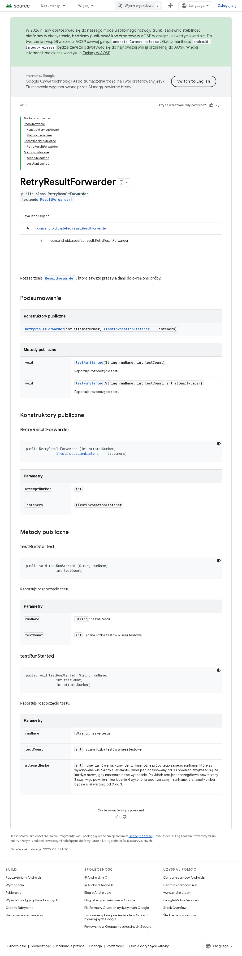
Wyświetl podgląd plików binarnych (32, 900)
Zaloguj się (227, 6)
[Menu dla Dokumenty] (66, 5)
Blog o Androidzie (97, 892)
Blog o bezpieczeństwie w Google (109, 900)
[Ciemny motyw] (219, 444)
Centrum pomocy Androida (184, 877)
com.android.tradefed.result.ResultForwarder (72, 228)
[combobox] (138, 5)
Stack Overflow (174, 908)
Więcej (84, 6)
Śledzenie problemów (179, 915)
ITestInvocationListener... (129, 329)
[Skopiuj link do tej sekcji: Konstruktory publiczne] (89, 415)
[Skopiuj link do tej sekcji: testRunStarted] (58, 547)
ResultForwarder (55, 199)
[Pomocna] (211, 105)
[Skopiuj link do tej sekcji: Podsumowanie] (66, 298)
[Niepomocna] (218, 105)
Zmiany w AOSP (96, 53)
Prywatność (116, 946)
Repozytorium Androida (24, 877)
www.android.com (177, 892)
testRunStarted (89, 362)
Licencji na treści (140, 836)
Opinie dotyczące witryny (149, 946)
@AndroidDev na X (98, 885)
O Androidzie (16, 946)
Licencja (95, 946)
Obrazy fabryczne (19, 908)
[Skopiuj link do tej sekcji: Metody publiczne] (73, 532)
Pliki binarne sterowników (24, 915)
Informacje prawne (70, 946)
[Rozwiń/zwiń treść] (49, 118)
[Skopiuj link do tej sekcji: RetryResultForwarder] (74, 430)
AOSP (24, 105)
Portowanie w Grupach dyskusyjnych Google (117, 926)
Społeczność (41, 946)
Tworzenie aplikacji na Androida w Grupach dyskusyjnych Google (116, 917)
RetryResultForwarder (44, 329)
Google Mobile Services (181, 900)
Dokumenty (50, 6)
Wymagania (15, 885)
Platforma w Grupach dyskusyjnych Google (116, 908)
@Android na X (95, 877)
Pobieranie (13, 892)
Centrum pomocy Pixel (180, 885)
